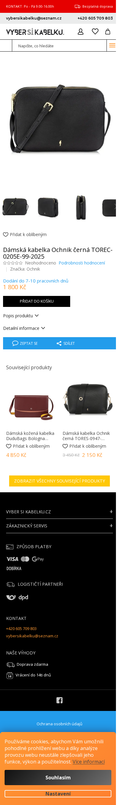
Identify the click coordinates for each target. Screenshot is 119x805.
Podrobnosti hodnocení (82, 263)
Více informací (89, 761)
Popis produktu (18, 316)
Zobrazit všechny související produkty (59, 481)
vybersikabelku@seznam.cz (32, 636)
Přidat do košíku (37, 301)
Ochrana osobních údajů (59, 724)
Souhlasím (58, 777)
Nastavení (58, 793)
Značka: (25, 269)
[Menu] (112, 45)
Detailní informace (21, 328)
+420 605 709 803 (21, 628)
